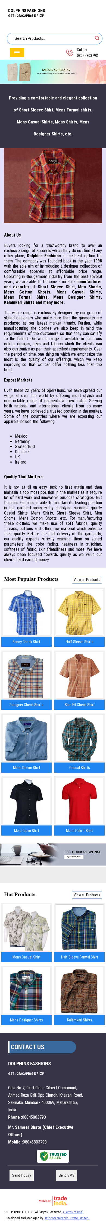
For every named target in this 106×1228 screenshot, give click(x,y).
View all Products (87, 579)
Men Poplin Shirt (26, 830)
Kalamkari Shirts (79, 1020)
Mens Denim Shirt (26, 768)
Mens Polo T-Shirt (79, 830)
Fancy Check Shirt (26, 642)
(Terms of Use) (73, 1212)
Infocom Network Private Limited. (67, 1218)
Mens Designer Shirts (26, 1020)
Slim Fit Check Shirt (80, 705)
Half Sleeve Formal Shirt (79, 957)
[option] (53, 72)
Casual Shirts (79, 768)
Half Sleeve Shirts (79, 642)
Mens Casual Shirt (26, 957)
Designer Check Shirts (26, 705)
